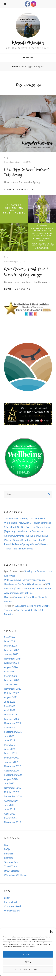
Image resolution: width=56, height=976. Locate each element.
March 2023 (10, 675)
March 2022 (10, 714)
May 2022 (9, 705)
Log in (7, 897)
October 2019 (11, 791)
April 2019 (9, 813)
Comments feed (12, 906)
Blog (6, 157)
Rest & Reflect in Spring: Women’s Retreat (26, 544)
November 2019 (12, 787)
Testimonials (11, 862)
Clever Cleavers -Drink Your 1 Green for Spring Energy (26, 271)
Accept (28, 954)
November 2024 (12, 658)
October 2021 (11, 727)
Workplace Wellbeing (15, 874)
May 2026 (9, 636)
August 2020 (11, 779)
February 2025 (11, 649)
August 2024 (11, 667)
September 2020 (13, 774)
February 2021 (11, 757)
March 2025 (10, 645)
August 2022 (11, 697)
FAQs (7, 849)
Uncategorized (12, 870)
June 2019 (9, 809)
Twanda (8, 610)
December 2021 (12, 723)
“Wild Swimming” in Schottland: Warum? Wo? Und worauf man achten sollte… (27, 588)
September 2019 (13, 796)
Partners (8, 853)
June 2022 (9, 701)
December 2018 (12, 822)
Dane (7, 597)
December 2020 (12, 766)
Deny (28, 962)
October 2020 (11, 770)
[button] (52, 931)
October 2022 (11, 693)
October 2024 (11, 662)
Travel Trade (10, 866)
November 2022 (12, 688)
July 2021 (9, 736)
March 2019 (10, 817)
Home (15, 66)
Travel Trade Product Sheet (18, 548)
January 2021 (11, 761)
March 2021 (10, 753)
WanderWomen (28, 42)
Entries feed (10, 901)
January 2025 (11, 654)
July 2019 (9, 804)
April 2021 (9, 748)
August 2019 (11, 800)
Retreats (8, 857)
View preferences (28, 969)
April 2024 (9, 671)
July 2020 (9, 783)
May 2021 (9, 744)
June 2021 (9, 740)
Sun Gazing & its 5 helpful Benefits (33, 605)
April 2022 (9, 710)
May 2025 (9, 641)
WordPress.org (12, 910)
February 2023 (11, 680)
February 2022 (11, 718)
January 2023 (11, 684)
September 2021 (13, 731)
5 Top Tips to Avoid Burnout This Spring (26, 171)
